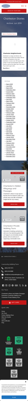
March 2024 (9, 88)
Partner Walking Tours (8, 315)
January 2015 (10, 145)
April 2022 (9, 99)
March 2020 (9, 110)
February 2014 (10, 150)
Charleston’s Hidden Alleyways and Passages (12, 188)
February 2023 (10, 93)
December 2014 (10, 147)
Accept (14, 397)
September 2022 (10, 97)
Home (3, 311)
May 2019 (9, 129)
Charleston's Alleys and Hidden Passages (13, 293)
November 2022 (10, 95)
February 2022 (10, 103)
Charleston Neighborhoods (12, 53)
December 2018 (10, 139)
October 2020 (10, 109)
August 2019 (9, 124)
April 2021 (9, 105)
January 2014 (10, 152)
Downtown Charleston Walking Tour (11, 295)
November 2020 (10, 107)
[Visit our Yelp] (23, 285)
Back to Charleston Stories (9, 34)
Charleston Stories (10, 256)
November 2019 (10, 118)
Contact (4, 319)
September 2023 (10, 90)
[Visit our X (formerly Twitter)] (20, 285)
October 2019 (10, 120)
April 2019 (9, 131)
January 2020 (10, 114)
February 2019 (10, 135)
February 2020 (10, 112)
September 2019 (10, 122)
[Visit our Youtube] (25, 285)
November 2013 (10, 156)
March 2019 (9, 133)
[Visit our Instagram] (9, 285)
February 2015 (10, 143)
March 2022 (9, 101)
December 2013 (10, 154)
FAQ (3, 322)
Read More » (6, 68)
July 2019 (9, 126)
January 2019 (10, 137)
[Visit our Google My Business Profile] (6, 285)
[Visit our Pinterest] (13, 285)
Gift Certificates (6, 321)
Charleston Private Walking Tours (11, 297)
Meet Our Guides (6, 317)
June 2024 (9, 86)
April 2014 (9, 148)
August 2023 (9, 91)
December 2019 (10, 116)
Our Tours (4, 313)
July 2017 (9, 141)
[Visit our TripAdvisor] (16, 285)
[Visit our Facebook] (3, 285)
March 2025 (9, 84)
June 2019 (9, 128)
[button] (25, 382)
